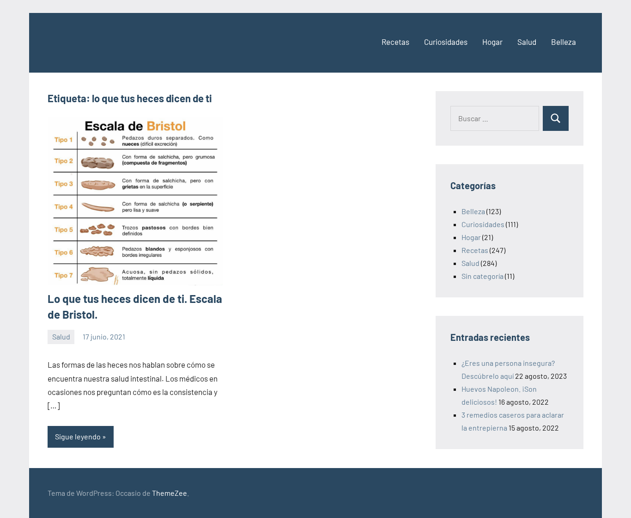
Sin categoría (482, 275)
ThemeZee (169, 492)
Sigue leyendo (78, 436)
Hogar (492, 41)
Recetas (395, 41)
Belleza (563, 41)
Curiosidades (445, 41)
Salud (526, 41)
